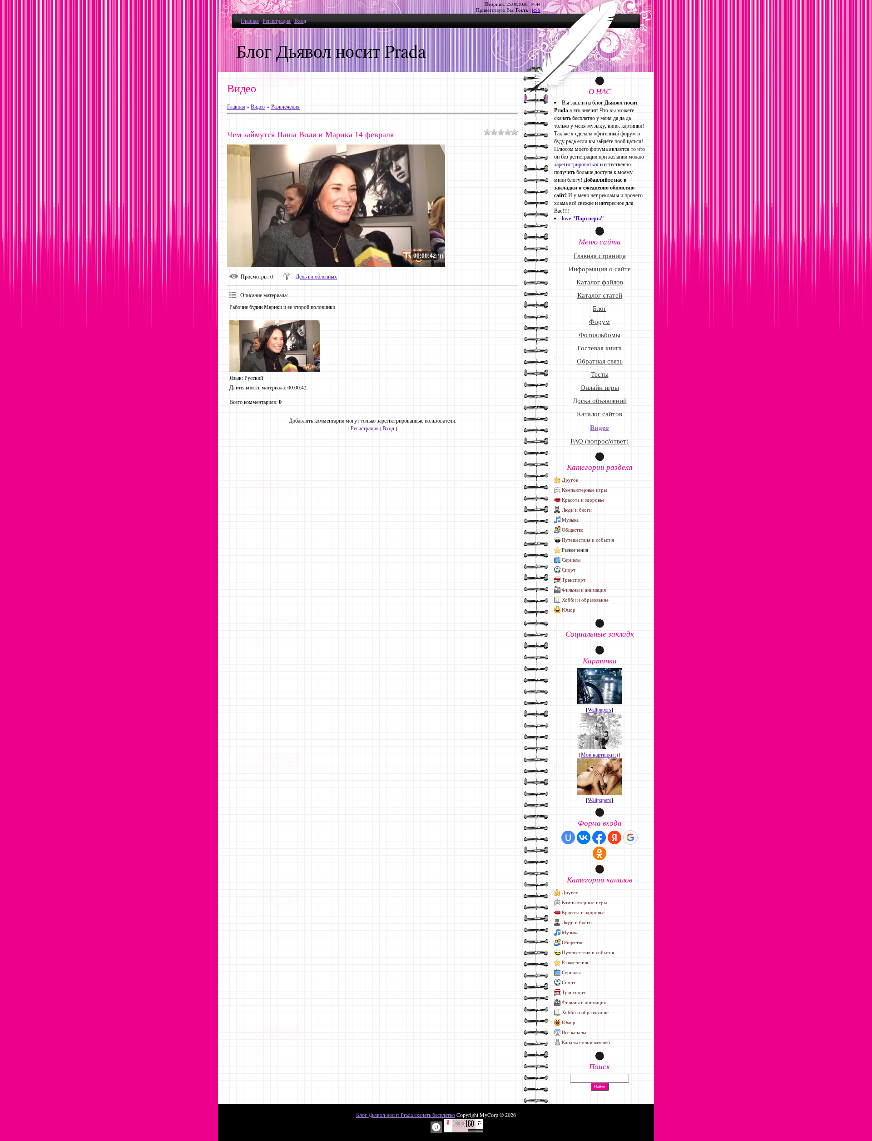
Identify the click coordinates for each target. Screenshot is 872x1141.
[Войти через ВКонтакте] (583, 837)
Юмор (568, 609)
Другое (570, 479)
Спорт (568, 569)
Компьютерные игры (584, 489)
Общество (573, 529)
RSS (536, 10)
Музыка (570, 519)
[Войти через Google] (630, 837)
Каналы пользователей (586, 1042)
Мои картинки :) (599, 754)
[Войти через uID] (568, 837)
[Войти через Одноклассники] (599, 853)
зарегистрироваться (576, 164)
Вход (300, 20)
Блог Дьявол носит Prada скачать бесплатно (405, 1114)
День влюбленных (316, 276)
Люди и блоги (577, 509)
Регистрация (277, 20)
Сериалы (571, 559)
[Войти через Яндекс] (614, 837)
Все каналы (574, 1032)
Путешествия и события (588, 539)
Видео (258, 106)
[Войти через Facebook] (599, 837)
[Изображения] (274, 346)
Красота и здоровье (583, 499)
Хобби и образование (585, 599)
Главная (250, 20)
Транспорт (573, 579)
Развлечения (285, 106)
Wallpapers (599, 709)
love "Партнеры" (583, 218)
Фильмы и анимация (584, 589)
